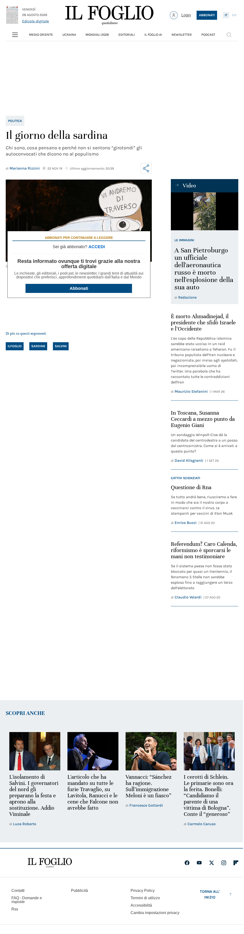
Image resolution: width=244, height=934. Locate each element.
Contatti (18, 891)
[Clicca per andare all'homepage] (50, 863)
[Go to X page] (211, 862)
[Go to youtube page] (199, 862)
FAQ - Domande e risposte (26, 900)
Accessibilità (141, 905)
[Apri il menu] (15, 34)
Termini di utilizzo (145, 898)
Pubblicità (79, 891)
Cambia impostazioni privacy (155, 913)
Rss (14, 909)
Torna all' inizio (210, 894)
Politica (15, 121)
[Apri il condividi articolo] (146, 168)
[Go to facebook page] (187, 862)
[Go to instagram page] (223, 862)
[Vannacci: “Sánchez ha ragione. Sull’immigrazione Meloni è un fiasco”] (151, 751)
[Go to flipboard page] (236, 862)
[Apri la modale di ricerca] (229, 34)
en (234, 15)
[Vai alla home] (109, 15)
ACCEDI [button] (96, 246)
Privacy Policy (143, 891)
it (226, 15)
